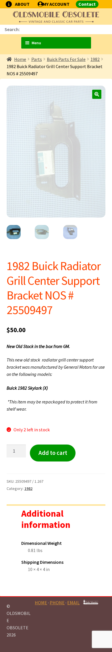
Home (20, 59)
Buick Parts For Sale (66, 59)
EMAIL (73, 602)
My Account (56, 4)
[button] (96, 94)
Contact (87, 4)
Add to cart (52, 453)
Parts (36, 59)
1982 (95, 59)
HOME (41, 602)
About (22, 4)
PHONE (57, 602)
